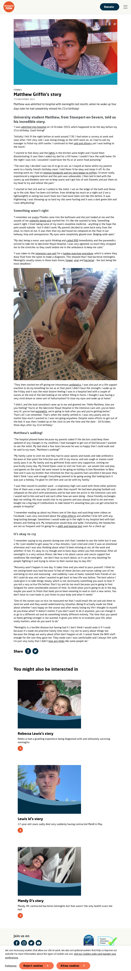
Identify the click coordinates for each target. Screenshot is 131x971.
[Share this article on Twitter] (35, 651)
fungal (69, 260)
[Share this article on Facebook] (28, 651)
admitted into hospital (33, 126)
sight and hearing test (69, 526)
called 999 (72, 240)
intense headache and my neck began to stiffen (70, 172)
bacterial (89, 260)
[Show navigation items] (125, 7)
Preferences (11, 965)
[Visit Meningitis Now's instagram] (24, 943)
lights (52, 152)
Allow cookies (70, 965)
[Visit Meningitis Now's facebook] (17, 943)
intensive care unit (45, 253)
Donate (109, 6)
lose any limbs (56, 640)
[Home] (8, 6)
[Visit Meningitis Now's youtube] (39, 943)
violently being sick (40, 220)
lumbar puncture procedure (78, 253)
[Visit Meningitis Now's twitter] (31, 943)
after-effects (68, 515)
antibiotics (75, 384)
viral (76, 260)
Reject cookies (33, 965)
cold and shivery (83, 143)
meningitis (41, 411)
